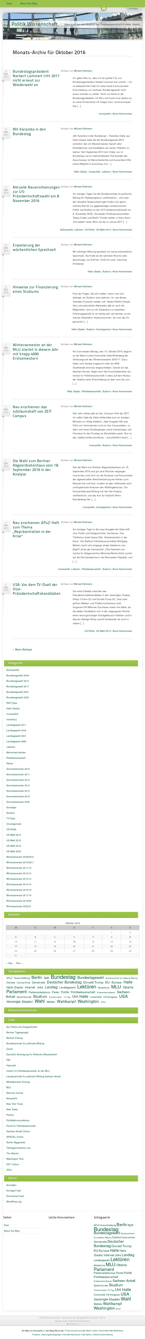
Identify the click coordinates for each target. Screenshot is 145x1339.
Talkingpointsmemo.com (18, 1147)
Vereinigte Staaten (19, 1001)
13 (74, 941)
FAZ (8, 1059)
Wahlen (51, 1001)
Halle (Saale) (80, 171)
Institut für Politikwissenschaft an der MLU (28, 1070)
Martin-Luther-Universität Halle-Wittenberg (104, 1330)
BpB (46, 978)
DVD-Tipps (11, 703)
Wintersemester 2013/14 (18, 878)
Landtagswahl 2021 (16, 736)
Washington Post (15, 1158)
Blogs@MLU (38, 1330)
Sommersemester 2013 (18, 785)
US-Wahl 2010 (13, 834)
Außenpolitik (66, 229)
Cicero (9, 1048)
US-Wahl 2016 (103, 229)
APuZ (9, 978)
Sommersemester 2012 (18, 779)
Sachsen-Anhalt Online (18, 1131)
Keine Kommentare (122, 113)
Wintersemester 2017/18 (18, 895)
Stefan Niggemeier (15, 1142)
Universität (96, 997)
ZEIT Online (12, 1164)
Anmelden (11, 1185)
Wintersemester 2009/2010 (20, 856)
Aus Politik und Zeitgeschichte (21, 1026)
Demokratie (38, 982)
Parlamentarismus (39, 992)
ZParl (103, 1002)
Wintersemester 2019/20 (18, 900)
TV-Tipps (10, 818)
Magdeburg (103, 987)
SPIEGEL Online (14, 1136)
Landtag (51, 986)
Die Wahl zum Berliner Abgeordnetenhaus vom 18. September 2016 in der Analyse (36, 467)
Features (36, 1334)
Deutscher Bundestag (64, 982)
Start (9, 3)
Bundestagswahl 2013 (17, 681)
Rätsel (9, 763)
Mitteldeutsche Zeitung (18, 1081)
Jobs (40, 987)
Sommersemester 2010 (18, 768)
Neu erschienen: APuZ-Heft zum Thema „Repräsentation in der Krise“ (36, 529)
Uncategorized (103, 329)
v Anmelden (133, 8)
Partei (55, 992)
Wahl (40, 1000)
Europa (117, 982)
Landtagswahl (67, 987)
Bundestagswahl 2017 (17, 686)
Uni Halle (80, 996)
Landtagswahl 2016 (16, 730)
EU (107, 982)
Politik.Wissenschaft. (35, 23)
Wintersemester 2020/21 (18, 906)
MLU (116, 986)
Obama (128, 987)
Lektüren (106, 171)
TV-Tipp (67, 997)
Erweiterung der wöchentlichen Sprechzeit (34, 247)
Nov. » (19, 963)
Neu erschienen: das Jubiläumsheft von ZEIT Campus (32, 411)
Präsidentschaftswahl (106, 992)
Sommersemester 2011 (18, 774)
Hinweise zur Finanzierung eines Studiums (35, 289)
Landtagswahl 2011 (16, 725)
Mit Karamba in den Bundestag (29, 131)
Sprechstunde (24, 997)
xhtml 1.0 (74, 1324)
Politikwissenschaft (91, 391)
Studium (106, 271)
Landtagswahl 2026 (16, 741)
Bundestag (63, 976)
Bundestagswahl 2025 (17, 697)
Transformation (55, 997)
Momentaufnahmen (16, 752)
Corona (10, 982)
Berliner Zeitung (14, 1037)
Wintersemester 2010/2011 (20, 862)
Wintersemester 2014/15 (18, 884)
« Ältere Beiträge (22, 649)
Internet (30, 987)
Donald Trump (121, 1246)
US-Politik (89, 229)
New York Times (14, 1103)
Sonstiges (11, 807)
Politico (10, 1114)
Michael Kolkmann (83, 70)
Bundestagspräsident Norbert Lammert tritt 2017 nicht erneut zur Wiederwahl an (36, 78)
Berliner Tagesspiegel (17, 1032)
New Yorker (12, 1109)
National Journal (14, 1092)
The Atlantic (12, 1153)
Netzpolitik (11, 1098)
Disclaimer (86, 1334)
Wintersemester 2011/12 (18, 867)
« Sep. (9, 963)
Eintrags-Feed (13, 1190)
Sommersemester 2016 (18, 796)
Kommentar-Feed (15, 1196)
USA (123, 996)
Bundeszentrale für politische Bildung (121, 978)
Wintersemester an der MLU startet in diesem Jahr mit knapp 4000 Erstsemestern (35, 351)
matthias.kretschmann (79, 1321)
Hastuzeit (11, 1065)
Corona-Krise (23, 982)
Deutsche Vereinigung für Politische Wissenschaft (31, 1054)
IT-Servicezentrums (73, 1330)
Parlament (16, 991)
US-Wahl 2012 (13, 840)
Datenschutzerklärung (103, 1334)
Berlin (36, 977)
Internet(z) (11, 719)
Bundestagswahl (90, 977)
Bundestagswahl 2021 (17, 692)
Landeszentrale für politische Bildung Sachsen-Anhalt (33, 1076)
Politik (65, 992)
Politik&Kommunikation (18, 1120)
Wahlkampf (66, 1001)
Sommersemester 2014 (18, 790)
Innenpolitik (105, 113)
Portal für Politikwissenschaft (21, 1125)
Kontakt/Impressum (71, 1334)
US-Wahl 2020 (13, 851)
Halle (128, 982)
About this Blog (28, 3)
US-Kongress (110, 997)
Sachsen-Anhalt (124, 1280)
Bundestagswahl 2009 (17, 675)
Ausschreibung (22, 978)
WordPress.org (13, 1201)
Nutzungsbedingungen (52, 1334)
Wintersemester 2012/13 (18, 873)
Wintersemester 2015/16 (18, 889)
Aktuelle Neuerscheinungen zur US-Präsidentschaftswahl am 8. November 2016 (36, 193)
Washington (88, 1001)
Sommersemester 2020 (18, 801)
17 (15, 946)
